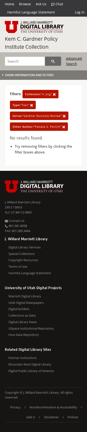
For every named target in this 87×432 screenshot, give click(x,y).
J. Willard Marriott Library (23, 202)
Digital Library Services (24, 247)
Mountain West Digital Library (29, 364)
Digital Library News (22, 322)
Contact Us (16, 221)
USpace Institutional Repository (31, 328)
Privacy (15, 407)
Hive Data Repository (23, 334)
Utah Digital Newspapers (26, 302)
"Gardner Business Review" (38, 116)
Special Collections (21, 254)
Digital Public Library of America (31, 371)
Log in (80, 12)
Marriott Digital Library (24, 296)
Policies (73, 417)
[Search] (53, 61)
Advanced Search (74, 61)
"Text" (21, 105)
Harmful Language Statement (31, 12)
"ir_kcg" (39, 94)
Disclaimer (51, 417)
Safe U (30, 417)
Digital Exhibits (18, 309)
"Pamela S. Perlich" (37, 126)
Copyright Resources (23, 260)
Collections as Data (22, 315)
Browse (25, 4)
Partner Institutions (22, 358)
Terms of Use (17, 266)
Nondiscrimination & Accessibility (53, 407)
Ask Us (41, 4)
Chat (59, 4)
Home (9, 4)
